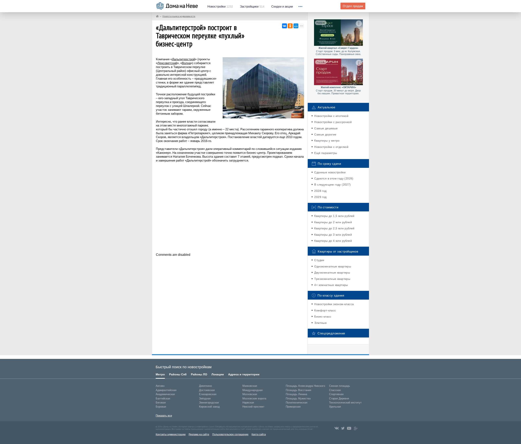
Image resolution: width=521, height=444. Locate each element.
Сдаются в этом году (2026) (333, 178)
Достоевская (207, 390)
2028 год (320, 190)
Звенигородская (209, 402)
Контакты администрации (171, 434)
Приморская (293, 406)
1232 (220, 6)
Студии (319, 260)
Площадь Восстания (298, 390)
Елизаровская (207, 394)
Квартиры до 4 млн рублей (333, 240)
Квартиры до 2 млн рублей (333, 222)
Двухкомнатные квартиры (332, 272)
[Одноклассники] (290, 25)
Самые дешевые (326, 128)
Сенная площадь (339, 385)
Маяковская (249, 385)
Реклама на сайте (199, 434)
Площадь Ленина (296, 394)
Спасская (335, 390)
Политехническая (296, 402)
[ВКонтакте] (284, 25)
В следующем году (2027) (332, 184)
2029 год (320, 197)
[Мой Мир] (295, 25)
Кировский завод (209, 406)
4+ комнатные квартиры (331, 285)
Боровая (161, 406)
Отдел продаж (353, 6)
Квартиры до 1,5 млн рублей (334, 216)
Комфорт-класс (325, 310)
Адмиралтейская (166, 390)
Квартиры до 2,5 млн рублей (334, 228)
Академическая (165, 394)
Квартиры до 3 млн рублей (333, 234)
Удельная (335, 406)
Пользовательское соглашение (230, 434)
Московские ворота (254, 398)
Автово (160, 385)
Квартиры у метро (326, 140)
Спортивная (336, 394)
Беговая (161, 402)
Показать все (164, 415)
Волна (186, 63)
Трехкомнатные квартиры (332, 278)
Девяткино (205, 385)
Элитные (320, 322)
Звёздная (205, 398)
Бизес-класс (322, 316)
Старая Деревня (339, 398)
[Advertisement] (230, 207)
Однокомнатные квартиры (332, 266)
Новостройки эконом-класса (334, 304)
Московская (249, 394)
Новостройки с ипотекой (331, 116)
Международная (252, 390)
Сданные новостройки (330, 172)
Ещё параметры (325, 153)
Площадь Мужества (298, 398)
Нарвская (248, 402)
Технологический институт (345, 402)
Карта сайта (259, 434)
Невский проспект (253, 406)
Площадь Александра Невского (305, 385)
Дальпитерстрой (183, 59)
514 (252, 6)
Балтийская (163, 398)
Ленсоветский (167, 63)
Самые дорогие (325, 134)
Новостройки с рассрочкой (333, 122)
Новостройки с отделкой (331, 146)
